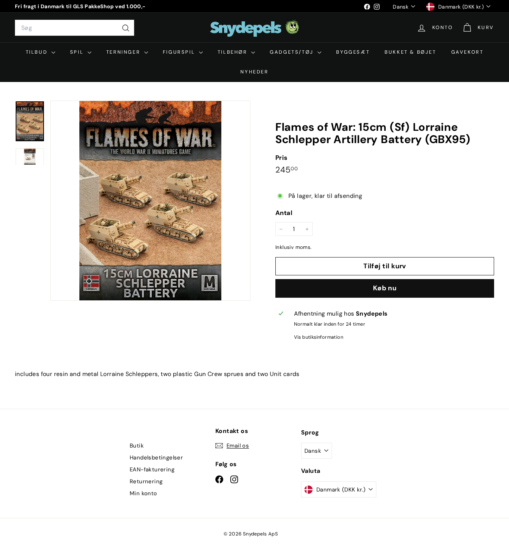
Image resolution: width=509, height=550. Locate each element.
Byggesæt (353, 52)
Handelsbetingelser (156, 457)
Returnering (146, 481)
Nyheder (254, 72)
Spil (78, 52)
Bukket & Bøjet (410, 52)
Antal (284, 213)
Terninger (124, 52)
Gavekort (467, 52)
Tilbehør (233, 52)
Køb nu (385, 288)
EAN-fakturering (152, 469)
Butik (137, 445)
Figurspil (180, 52)
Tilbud (38, 52)
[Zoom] (150, 200)
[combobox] (74, 28)
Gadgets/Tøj (293, 52)
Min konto (143, 493)
